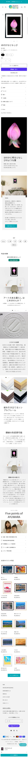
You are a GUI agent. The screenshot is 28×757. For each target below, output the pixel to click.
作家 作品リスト (11, 226)
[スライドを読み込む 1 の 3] (12, 310)
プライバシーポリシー (9, 741)
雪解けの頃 (16, 631)
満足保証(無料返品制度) (8, 687)
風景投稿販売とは (7, 690)
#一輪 (9, 241)
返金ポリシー (24, 739)
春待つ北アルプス (17, 613)
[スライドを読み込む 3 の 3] (15, 310)
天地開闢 (16, 577)
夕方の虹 (16, 650)
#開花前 (14, 245)
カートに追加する (14, 755)
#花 (15, 241)
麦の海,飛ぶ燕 (3, 668)
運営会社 (5, 694)
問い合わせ (5, 700)
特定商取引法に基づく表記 (12, 743)
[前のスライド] (10, 310)
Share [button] (3, 109)
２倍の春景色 (3, 650)
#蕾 (25, 241)
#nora (3, 241)
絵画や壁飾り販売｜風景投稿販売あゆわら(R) (12, 739)
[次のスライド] (17, 310)
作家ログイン (6, 703)
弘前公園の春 (16, 595)
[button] (2, 7)
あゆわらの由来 (6, 697)
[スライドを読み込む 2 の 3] (14, 310)
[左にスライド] (11, 41)
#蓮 (20, 241)
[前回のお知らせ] (2, 1)
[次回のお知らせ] (25, 1)
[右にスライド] (16, 41)
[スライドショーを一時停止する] (26, 310)
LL (11, 55)
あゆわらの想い (7, 708)
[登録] (21, 721)
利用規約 (16, 741)
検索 (4, 684)
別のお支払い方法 (14, 72)
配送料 (4, 50)
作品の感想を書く (14, 260)
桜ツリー (2, 577)
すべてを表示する (14, 675)
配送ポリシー (22, 741)
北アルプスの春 (4, 631)
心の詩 (15, 668)
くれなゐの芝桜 (4, 595)
